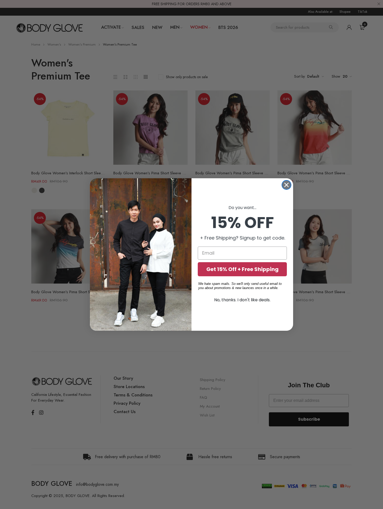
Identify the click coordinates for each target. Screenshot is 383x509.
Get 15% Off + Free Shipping (242, 269)
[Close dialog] (286, 184)
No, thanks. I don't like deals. (242, 300)
